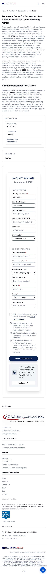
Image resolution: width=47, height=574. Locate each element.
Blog (3, 491)
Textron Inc (22, 11)
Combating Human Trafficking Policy (14, 468)
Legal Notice (6, 427)
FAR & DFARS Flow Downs (11, 431)
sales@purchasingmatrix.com (15, 535)
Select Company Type (19, 269)
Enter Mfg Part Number (20, 194)
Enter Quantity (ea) (18, 210)
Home (4, 11)
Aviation (12, 11)
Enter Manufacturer (18, 202)
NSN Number (16, 227)
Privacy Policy (6, 458)
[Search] (38, 3)
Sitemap (4, 494)
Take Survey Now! (8, 521)
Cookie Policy (6, 461)
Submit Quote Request (23, 358)
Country (15, 294)
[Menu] (43, 3)
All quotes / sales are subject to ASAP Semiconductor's (25, 316)
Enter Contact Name (19, 253)
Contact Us (6, 485)
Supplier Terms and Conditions (13, 444)
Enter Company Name (19, 261)
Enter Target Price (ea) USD (21, 218)
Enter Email (16, 286)
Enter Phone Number (19, 277)
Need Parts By (17, 235)
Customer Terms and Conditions (13, 448)
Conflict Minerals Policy (10, 465)
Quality (4, 488)
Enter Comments (17, 302)
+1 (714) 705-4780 (11, 538)
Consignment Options (9, 434)
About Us (5, 481)
